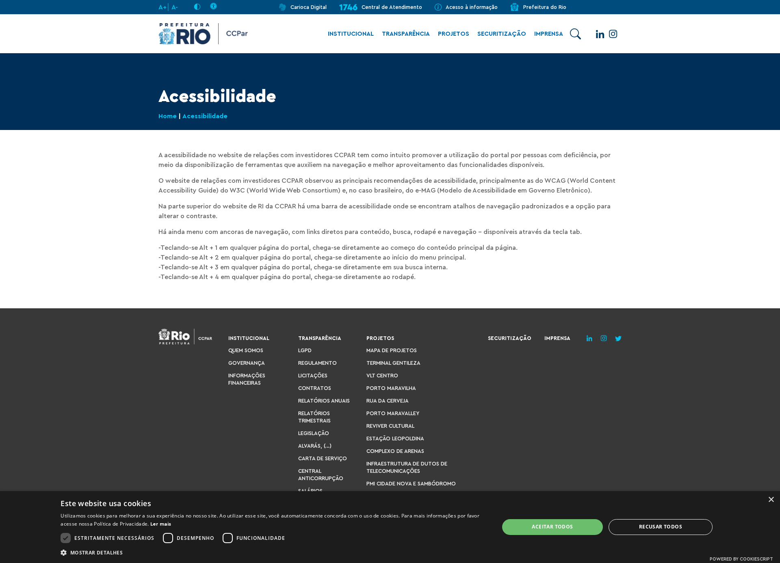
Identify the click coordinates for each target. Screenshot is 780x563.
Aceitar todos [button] (552, 526)
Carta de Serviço (322, 458)
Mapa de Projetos (391, 350)
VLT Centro (382, 375)
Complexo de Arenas (395, 451)
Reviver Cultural (390, 426)
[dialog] (390, 527)
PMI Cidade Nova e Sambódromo (411, 483)
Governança (246, 363)
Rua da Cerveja (387, 400)
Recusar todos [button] (660, 526)
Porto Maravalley (392, 413)
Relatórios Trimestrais (314, 417)
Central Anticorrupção (320, 474)
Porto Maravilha (391, 388)
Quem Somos (245, 350)
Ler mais (160, 524)
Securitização (501, 34)
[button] (273, 552)
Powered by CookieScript (741, 559)
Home (167, 116)
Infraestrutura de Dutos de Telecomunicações (406, 467)
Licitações (312, 375)
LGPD (305, 350)
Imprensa (548, 34)
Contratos (314, 388)
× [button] (771, 500)
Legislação (313, 433)
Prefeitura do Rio (544, 7)
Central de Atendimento (392, 7)
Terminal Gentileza (393, 363)
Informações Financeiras (246, 379)
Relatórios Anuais (324, 400)
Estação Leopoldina (395, 438)
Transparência (406, 34)
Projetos (453, 34)
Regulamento (317, 363)
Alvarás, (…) (315, 445)
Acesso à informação (472, 7)
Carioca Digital (308, 7)
